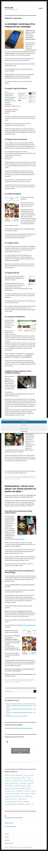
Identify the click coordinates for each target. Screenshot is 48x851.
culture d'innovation (28, 780)
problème (27, 793)
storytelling (17, 477)
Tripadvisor (8, 325)
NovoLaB (9, 8)
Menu (40, 8)
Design (7, 783)
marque (33, 791)
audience (7, 775)
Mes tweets (20, 751)
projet (6, 796)
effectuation (30, 783)
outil (22, 793)
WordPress (10, 174)
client (25, 775)
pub (16, 680)
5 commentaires (16, 478)
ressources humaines (15, 796)
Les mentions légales (10, 826)
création (29, 778)
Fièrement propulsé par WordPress (25, 847)
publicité (19, 680)
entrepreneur (8, 785)
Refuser (24, 425)
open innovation (15, 793)
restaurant (7, 477)
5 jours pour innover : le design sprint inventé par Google (20, 703)
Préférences (24, 428)
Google (6, 120)
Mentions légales (24, 431)
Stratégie (7, 840)
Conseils (11, 476)
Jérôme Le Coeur (9, 822)
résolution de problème (11, 801)
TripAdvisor (22, 125)
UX (33, 804)
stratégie (26, 801)
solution (21, 801)
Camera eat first (24, 502)
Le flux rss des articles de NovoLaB (13, 817)
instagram (27, 476)
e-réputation (24, 679)
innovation (28, 788)
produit (33, 793)
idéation (7, 788)
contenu (19, 679)
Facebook (12, 276)
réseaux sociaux (32, 476)
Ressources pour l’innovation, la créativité (17, 716)
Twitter (12, 246)
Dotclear (16, 174)
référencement (29, 796)
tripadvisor (7, 478)
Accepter (24, 422)
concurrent (31, 775)
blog (19, 476)
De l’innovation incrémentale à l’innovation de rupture (19, 728)
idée (12, 788)
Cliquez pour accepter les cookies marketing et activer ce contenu (20, 751)
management (19, 791)
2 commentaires (17, 681)
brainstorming (18, 775)
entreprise (16, 785)
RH (22, 796)
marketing (27, 791)
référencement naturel (11, 799)
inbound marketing (19, 788)
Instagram (23, 199)
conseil (7, 778)
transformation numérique (24, 804)
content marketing (15, 778)
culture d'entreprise (16, 780)
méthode (7, 793)
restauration (11, 477)
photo (14, 680)
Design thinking (14, 783)
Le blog (15, 476)
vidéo (11, 681)
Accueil (6, 834)
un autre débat (20, 539)
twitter (11, 478)
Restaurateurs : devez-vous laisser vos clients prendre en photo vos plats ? (20, 489)
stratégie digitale (22, 477)
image (28, 679)
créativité (7, 780)
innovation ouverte (10, 791)
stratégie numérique (31, 477)
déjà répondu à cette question (22, 457)
